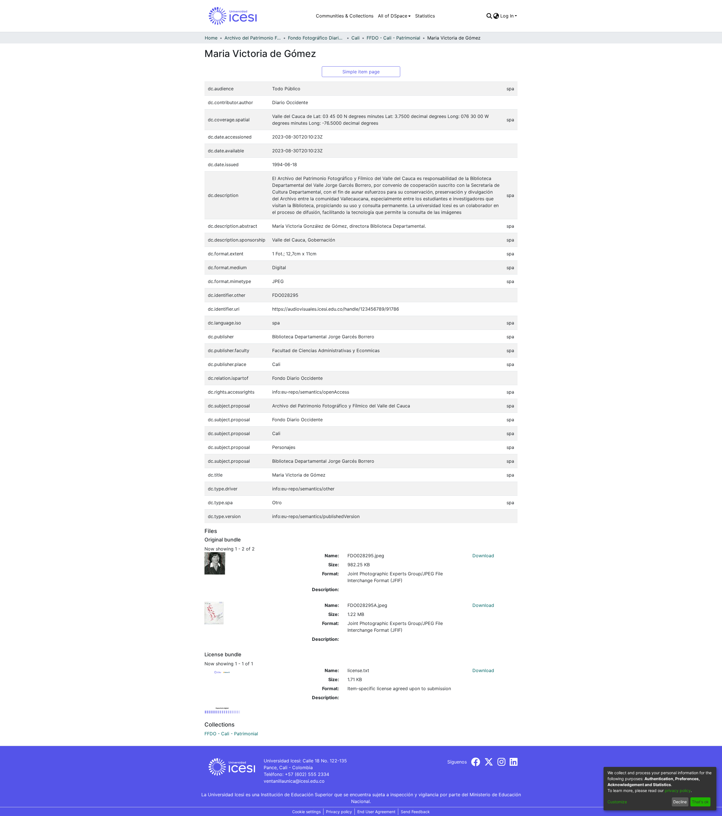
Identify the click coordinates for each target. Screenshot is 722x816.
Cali (355, 38)
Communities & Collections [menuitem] (344, 16)
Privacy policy (339, 811)
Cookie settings (306, 811)
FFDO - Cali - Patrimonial (393, 38)
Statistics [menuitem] (425, 16)
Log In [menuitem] (507, 16)
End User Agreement (376, 811)
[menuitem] (394, 15)
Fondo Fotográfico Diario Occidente (316, 38)
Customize (617, 801)
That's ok (700, 801)
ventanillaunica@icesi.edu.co (294, 781)
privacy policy (678, 790)
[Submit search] (489, 15)
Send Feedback (415, 811)
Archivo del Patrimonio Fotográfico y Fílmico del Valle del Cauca (252, 38)
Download (483, 555)
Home (211, 38)
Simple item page (361, 71)
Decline (680, 801)
